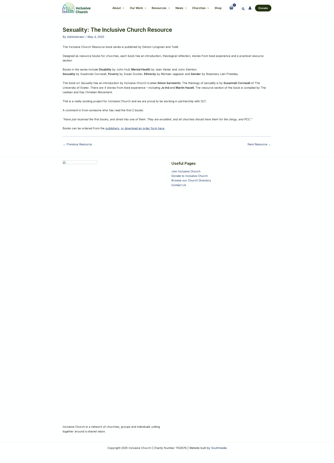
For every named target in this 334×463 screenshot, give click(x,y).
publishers (112, 128)
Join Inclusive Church (185, 171)
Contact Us (178, 185)
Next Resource (259, 144)
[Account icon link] (250, 8)
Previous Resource (77, 144)
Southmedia (219, 448)
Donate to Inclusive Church (189, 176)
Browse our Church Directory (191, 180)
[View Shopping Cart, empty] (231, 8)
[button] (122, 8)
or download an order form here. (143, 128)
